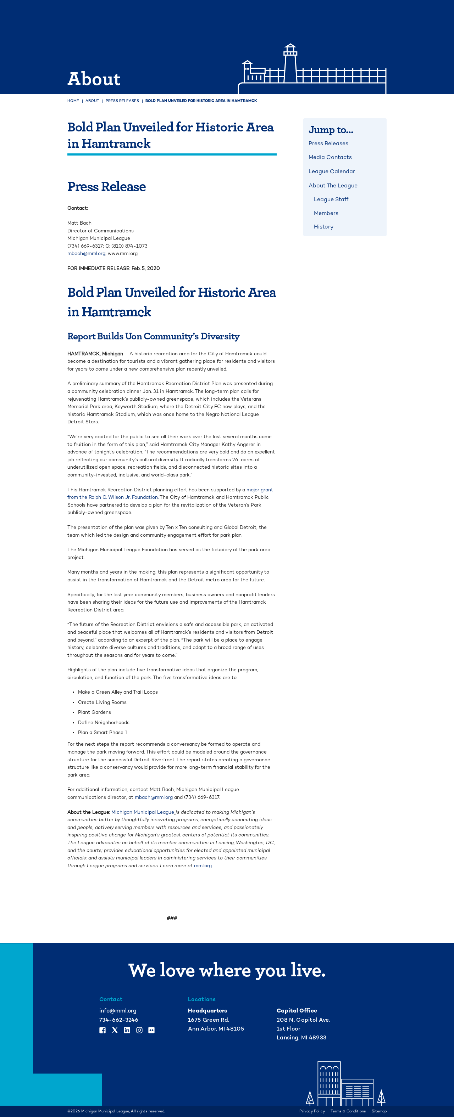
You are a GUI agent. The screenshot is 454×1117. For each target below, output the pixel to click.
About (92, 100)
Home (73, 100)
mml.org (203, 866)
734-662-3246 (118, 1019)
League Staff (331, 199)
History (323, 226)
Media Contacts (330, 157)
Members (326, 213)
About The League (333, 185)
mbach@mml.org (86, 253)
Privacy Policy (312, 1111)
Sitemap (379, 1111)
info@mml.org (118, 1010)
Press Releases (122, 100)
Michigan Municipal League (142, 812)
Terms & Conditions (348, 1111)
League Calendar (332, 171)
